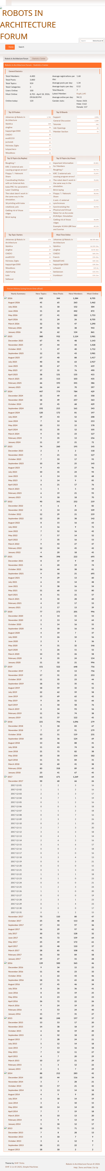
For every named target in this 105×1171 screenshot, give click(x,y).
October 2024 (14, 404)
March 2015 (13, 1061)
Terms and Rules (85, 1168)
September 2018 (16, 739)
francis (56, 257)
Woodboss (10, 153)
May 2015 (12, 1052)
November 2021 (15, 565)
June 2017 (13, 938)
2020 (10, 612)
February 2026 (15, 328)
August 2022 (14, 523)
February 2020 (15, 658)
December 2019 (15, 671)
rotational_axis (12, 207)
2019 (10, 667)
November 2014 (15, 1082)
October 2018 (14, 735)
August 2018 (14, 743)
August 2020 (14, 633)
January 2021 (14, 607)
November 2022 (15, 510)
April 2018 (13, 760)
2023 (10, 447)
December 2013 (15, 1133)
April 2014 (13, 1111)
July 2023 (12, 472)
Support (57, 117)
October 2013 (14, 1141)
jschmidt (9, 142)
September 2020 (16, 629)
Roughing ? (10, 163)
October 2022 (14, 514)
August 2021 (14, 578)
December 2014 (15, 1078)
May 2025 (12, 370)
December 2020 (15, 616)
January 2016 (14, 1014)
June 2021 (13, 586)
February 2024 (15, 438)
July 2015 (12, 1044)
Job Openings (59, 128)
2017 (10, 777)
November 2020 (15, 620)
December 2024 (15, 396)
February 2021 (15, 603)
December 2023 (15, 451)
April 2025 (13, 375)
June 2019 (13, 696)
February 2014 (15, 1120)
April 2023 (13, 485)
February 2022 (15, 548)
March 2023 (13, 489)
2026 (10, 298)
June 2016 (13, 993)
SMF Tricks (19, 1163)
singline (9, 127)
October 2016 (14, 976)
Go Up (96, 1168)
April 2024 (13, 430)
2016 (10, 963)
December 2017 (15, 781)
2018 (10, 722)
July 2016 (12, 989)
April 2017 (13, 946)
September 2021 (16, 574)
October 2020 (14, 624)
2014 (10, 1073)
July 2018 (12, 747)
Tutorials (57, 124)
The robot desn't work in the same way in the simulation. (17, 196)
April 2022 (13, 540)
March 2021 (13, 599)
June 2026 (13, 311)
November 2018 (15, 730)
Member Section (60, 132)
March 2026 (13, 324)
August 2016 (14, 984)
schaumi (57, 268)
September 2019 (16, 684)
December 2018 (15, 726)
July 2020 (12, 637)
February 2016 (15, 1010)
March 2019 (13, 709)
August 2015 (14, 1039)
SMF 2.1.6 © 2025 (13, 1167)
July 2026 (12, 307)
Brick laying (11, 217)
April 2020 (13, 650)
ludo (7, 275)
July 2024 (12, 417)
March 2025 (13, 379)
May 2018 (12, 756)
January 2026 (14, 332)
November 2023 (15, 455)
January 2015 (14, 1069)
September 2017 (16, 925)
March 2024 (13, 434)
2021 (10, 557)
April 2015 (13, 1056)
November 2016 (15, 972)
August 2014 (14, 1094)
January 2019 (14, 718)
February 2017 (15, 955)
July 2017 (12, 934)
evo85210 (10, 138)
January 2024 (14, 442)
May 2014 (12, 1107)
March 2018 (13, 764)
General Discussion (62, 121)
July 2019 (12, 692)
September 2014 (16, 1090)
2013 (10, 1128)
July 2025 (12, 362)
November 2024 (15, 400)
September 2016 (16, 980)
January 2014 (14, 1124)
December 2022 (15, 506)
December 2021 (15, 561)
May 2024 (12, 425)
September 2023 (16, 463)
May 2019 (12, 701)
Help (75, 1168)
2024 (10, 392)
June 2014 (13, 1103)
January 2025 (14, 387)
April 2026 (13, 320)
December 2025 (15, 341)
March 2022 (13, 544)
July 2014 (12, 1099)
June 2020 (13, 641)
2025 (10, 336)
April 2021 (13, 595)
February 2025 (15, 383)
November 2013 (15, 1137)
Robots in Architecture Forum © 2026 (83, 1164)
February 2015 (15, 1065)
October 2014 (14, 1086)
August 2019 (14, 688)
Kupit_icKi (81, 94)
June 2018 (13, 751)
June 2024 (13, 421)
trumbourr (58, 275)
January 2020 (14, 663)
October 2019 (14, 679)
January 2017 (14, 959)
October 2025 (14, 349)
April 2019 (13, 705)
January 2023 (14, 497)
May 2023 (12, 480)
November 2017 (15, 917)
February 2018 (15, 768)
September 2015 (16, 1035)
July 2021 (12, 582)
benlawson (58, 272)
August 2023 (14, 468)
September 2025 (16, 353)
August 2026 (14, 303)
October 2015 (14, 1031)
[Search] (90, 41)
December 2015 (15, 1022)
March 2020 (13, 654)
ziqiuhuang (10, 272)
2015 (10, 1018)
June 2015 (13, 1048)
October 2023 (14, 459)
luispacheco (11, 149)
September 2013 (16, 1145)
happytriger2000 (13, 131)
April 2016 (13, 1001)
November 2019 (15, 675)
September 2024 (16, 408)
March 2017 (13, 951)
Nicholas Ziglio (12, 146)
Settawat (10, 279)
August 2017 (14, 929)
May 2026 (12, 315)
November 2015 (15, 1027)
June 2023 (13, 476)
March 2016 (13, 1006)
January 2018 (14, 773)
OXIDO (9, 135)
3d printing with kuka (15, 203)
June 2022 (13, 531)
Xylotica (9, 124)
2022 (10, 502)
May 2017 (12, 942)
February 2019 (15, 713)
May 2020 (12, 646)
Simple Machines (30, 1167)
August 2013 (14, 1150)
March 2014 (13, 1116)
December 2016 (15, 967)
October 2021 (14, 569)
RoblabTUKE (58, 261)
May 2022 (12, 535)
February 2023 (15, 493)
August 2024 (14, 413)
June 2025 (13, 366)
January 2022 (14, 552)
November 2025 (15, 345)
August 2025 (14, 358)
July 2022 (12, 527)
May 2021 (12, 591)
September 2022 (16, 519)
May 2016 (12, 997)
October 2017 (14, 921)
